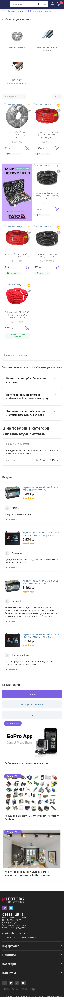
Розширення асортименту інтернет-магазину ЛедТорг (32, 817)
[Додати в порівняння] (29, 110)
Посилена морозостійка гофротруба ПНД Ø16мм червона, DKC (47, 135)
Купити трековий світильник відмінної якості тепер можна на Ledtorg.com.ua (28, 873)
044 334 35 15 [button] (12, 914)
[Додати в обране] (28, 105)
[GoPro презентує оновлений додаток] (32, 739)
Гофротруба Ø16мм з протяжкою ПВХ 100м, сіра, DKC (17, 135)
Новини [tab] (32, 694)
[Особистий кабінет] (52, 4)
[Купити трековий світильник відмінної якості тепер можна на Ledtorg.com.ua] (32, 848)
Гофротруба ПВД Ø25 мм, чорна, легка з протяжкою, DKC (47, 196)
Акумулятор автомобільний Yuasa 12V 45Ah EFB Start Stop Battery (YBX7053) (41, 534)
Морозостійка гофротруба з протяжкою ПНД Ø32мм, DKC (17, 255)
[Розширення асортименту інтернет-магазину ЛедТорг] (32, 792)
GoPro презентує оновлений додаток (26, 763)
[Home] (3, 10)
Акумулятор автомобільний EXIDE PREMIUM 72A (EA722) (40, 489)
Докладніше (11, 519)
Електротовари (16, 10)
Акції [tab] (32, 714)
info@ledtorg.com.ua (14, 932)
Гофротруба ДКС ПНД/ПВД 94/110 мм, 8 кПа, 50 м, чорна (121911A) (17, 315)
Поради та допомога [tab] (32, 704)
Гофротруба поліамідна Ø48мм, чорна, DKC (46, 255)
